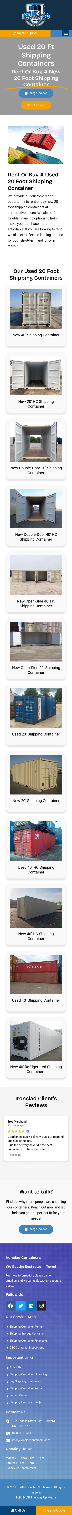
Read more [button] (14, 1154)
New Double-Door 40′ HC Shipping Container (36, 537)
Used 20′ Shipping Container (36, 734)
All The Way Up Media (41, 1497)
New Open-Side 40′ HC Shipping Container (36, 603)
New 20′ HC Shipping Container (36, 404)
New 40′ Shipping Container (36, 335)
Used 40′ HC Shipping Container (36, 869)
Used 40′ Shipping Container (36, 1000)
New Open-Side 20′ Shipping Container (36, 670)
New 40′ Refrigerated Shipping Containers (36, 1069)
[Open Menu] (65, 33)
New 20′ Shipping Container (36, 800)
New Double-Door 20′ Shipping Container (36, 470)
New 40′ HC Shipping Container (36, 936)
